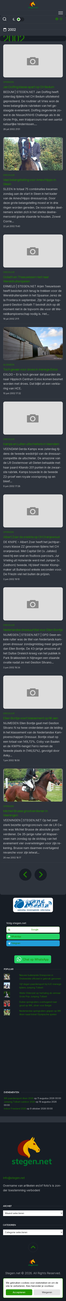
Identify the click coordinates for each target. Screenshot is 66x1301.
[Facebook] (57, 19)
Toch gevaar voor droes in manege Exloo (30, 369)
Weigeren (47, 1292)
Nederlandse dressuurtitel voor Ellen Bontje (33, 630)
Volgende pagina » (41, 875)
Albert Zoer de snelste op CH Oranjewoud (31, 537)
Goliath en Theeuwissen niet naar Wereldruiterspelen (26, 279)
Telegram (15, 943)
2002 (14, 38)
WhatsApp (16, 936)
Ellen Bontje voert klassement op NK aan (30, 718)
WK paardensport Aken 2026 (18, 1098)
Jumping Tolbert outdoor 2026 (19, 1101)
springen (8, 82)
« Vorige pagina (25, 875)
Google (34, 929)
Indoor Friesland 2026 (15, 1108)
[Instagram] (61, 19)
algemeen (8, 364)
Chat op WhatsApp (36, 959)
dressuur (9, 175)
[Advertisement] (33, 1053)
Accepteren (19, 1292)
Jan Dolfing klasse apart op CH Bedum (28, 87)
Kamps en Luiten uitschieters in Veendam (31, 444)
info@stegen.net (14, 1178)
